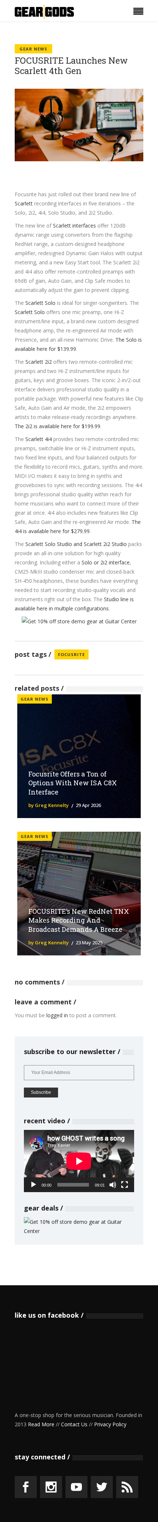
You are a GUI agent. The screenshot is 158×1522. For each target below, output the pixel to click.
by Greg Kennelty (48, 805)
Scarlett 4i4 (38, 439)
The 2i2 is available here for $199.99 (57, 426)
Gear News (33, 49)
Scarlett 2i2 (38, 361)
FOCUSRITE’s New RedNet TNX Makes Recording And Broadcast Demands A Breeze (78, 920)
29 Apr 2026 (88, 805)
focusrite (71, 654)
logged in (57, 1015)
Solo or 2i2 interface (106, 562)
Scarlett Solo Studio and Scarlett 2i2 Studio (76, 543)
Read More (41, 1424)
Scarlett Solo (40, 302)
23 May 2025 (89, 942)
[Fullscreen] (124, 1184)
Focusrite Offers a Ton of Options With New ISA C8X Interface (72, 783)
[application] (79, 1161)
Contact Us (74, 1424)
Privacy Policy (110, 1424)
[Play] (33, 1184)
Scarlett (24, 203)
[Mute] (112, 1184)
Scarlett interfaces (74, 225)
